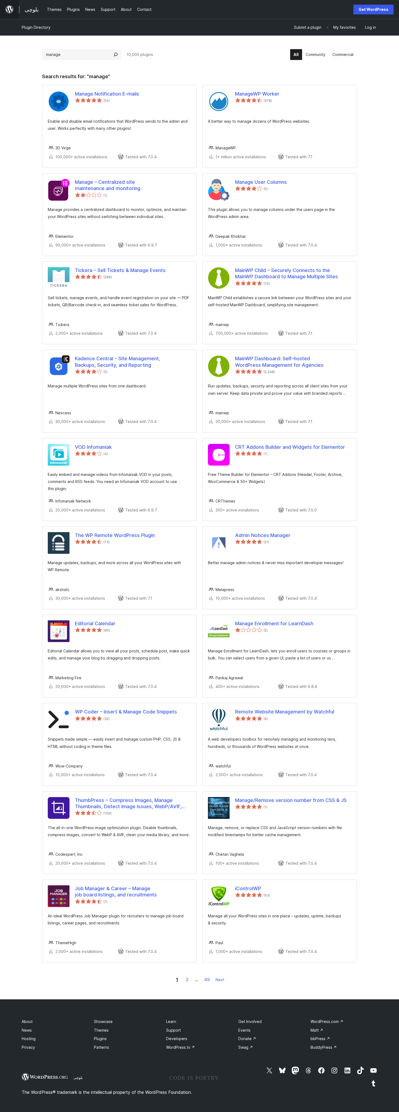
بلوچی (78, 1077)
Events (244, 1030)
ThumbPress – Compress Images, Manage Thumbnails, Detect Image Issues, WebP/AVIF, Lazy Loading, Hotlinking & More (128, 803)
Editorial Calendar (95, 623)
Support (173, 1030)
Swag (245, 1047)
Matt (317, 1030)
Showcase (103, 1021)
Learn (171, 1021)
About (27, 1021)
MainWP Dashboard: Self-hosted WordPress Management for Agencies (279, 362)
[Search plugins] (115, 54)
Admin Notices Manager (262, 535)
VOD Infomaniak (93, 447)
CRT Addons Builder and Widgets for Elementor (290, 447)
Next (220, 979)
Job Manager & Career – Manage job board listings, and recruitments (116, 892)
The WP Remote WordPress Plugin (115, 535)
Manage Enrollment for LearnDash (274, 623)
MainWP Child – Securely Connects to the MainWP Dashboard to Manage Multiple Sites (286, 273)
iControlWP (248, 888)
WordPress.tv (180, 1047)
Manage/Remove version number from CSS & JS (291, 800)
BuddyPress (324, 1047)
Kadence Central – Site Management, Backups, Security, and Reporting (117, 362)
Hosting (29, 1038)
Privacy (28, 1047)
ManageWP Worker (257, 94)
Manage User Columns (261, 182)
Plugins (100, 1038)
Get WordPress (373, 9)
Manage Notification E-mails (107, 94)
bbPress (320, 1038)
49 (207, 979)
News (27, 1030)
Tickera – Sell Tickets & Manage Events (120, 270)
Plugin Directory (36, 27)
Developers (176, 1038)
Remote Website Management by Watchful (284, 712)
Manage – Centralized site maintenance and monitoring (107, 185)
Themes (101, 1030)
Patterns (101, 1047)
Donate (247, 1038)
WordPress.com (327, 1021)
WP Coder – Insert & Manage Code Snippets (126, 712)
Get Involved (250, 1021)
